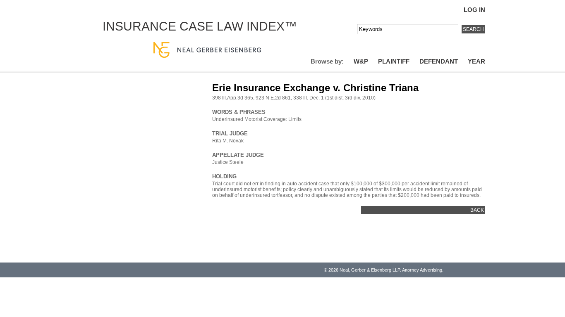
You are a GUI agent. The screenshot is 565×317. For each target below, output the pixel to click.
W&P (361, 61)
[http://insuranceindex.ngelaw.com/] (295, 36)
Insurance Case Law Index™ (200, 26)
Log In (474, 9)
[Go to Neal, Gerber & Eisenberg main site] (207, 50)
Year (476, 61)
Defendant (438, 61)
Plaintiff (393, 61)
